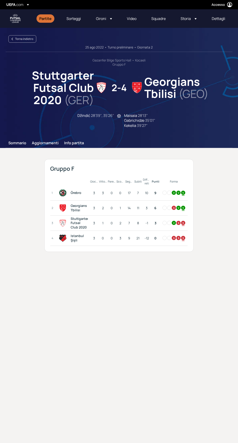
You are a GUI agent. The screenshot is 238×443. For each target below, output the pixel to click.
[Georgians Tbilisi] (63, 208)
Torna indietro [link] (24, 39)
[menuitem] (47, 18)
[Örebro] (63, 193)
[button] (104, 18)
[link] (45, 18)
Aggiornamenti (45, 143)
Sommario (17, 143)
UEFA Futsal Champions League (15, 18)
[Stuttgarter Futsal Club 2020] (63, 223)
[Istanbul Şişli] (63, 238)
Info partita (74, 143)
